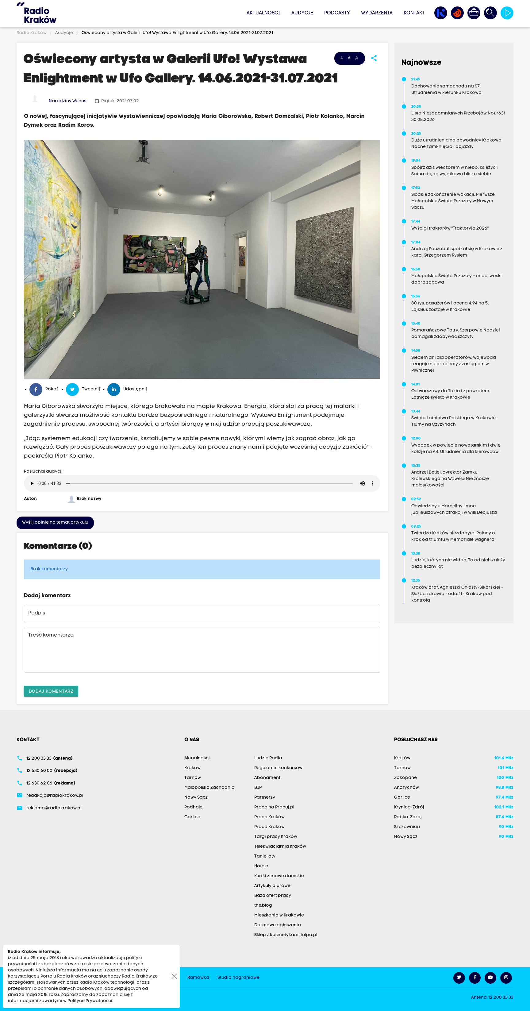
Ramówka (198, 977)
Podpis (36, 613)
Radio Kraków (32, 33)
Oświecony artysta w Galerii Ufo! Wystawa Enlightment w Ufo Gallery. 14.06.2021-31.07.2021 (177, 33)
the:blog (263, 905)
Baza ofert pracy (272, 895)
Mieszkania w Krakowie (279, 915)
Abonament (267, 778)
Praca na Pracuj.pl (274, 807)
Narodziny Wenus (67, 101)
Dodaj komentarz (51, 691)
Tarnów (192, 778)
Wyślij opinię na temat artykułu (55, 522)
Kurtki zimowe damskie (279, 876)
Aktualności (263, 13)
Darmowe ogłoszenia (277, 925)
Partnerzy (264, 797)
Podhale (193, 807)
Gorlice (192, 817)
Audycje (302, 13)
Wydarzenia (377, 13)
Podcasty (337, 13)
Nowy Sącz (196, 797)
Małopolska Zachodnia (209, 787)
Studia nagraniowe (238, 977)
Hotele (261, 866)
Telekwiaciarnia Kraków (280, 846)
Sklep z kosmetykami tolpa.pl (285, 935)
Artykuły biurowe (272, 886)
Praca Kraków (269, 817)
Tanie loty (264, 856)
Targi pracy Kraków (275, 837)
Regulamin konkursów (278, 768)
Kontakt (414, 13)
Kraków (192, 768)
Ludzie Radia (268, 758)
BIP (258, 787)
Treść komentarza (51, 635)
